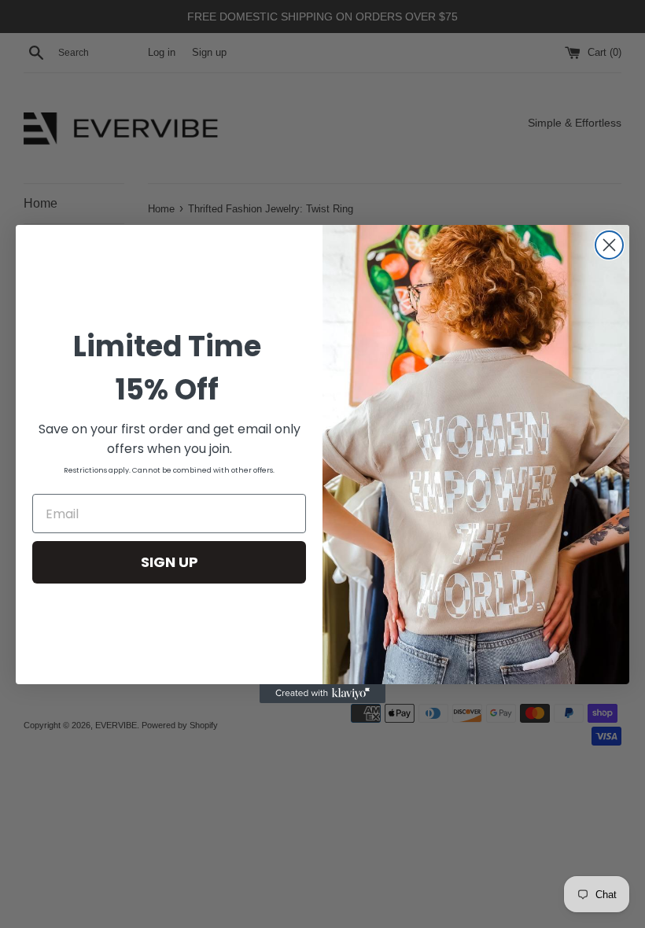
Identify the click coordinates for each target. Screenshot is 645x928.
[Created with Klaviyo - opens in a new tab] (322, 693)
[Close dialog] (609, 245)
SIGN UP (169, 562)
